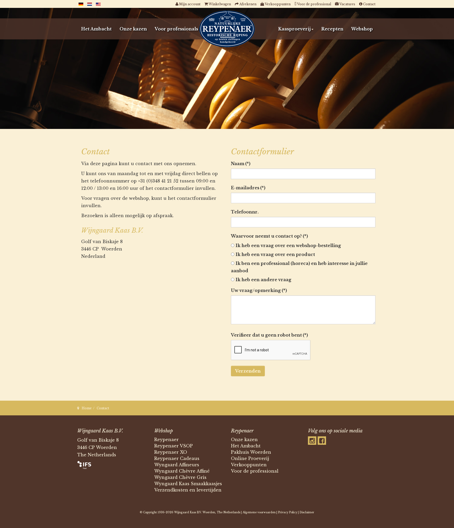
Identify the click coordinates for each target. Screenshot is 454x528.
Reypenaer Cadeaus (176, 458)
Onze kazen (133, 29)
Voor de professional (254, 471)
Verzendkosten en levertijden (187, 490)
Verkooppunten (249, 464)
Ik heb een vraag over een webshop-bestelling (288, 245)
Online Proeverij (250, 458)
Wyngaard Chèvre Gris (180, 477)
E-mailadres (248, 187)
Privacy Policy (287, 512)
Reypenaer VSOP (173, 445)
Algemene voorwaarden (259, 512)
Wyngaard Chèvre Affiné (182, 471)
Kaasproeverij (294, 29)
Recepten (332, 29)
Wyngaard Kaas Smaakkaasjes (188, 483)
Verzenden (248, 371)
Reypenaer (166, 439)
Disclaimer (307, 512)
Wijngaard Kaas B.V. (188, 512)
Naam (240, 163)
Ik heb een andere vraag (263, 279)
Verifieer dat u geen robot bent (269, 335)
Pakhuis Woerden (251, 452)
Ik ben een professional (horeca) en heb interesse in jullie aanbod (299, 267)
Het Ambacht (96, 29)
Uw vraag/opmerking (259, 290)
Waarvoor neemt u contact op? (269, 236)
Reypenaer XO (170, 452)
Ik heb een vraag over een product (275, 254)
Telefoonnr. (245, 212)
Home (87, 408)
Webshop (362, 29)
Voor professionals (176, 29)
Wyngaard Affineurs (176, 464)
